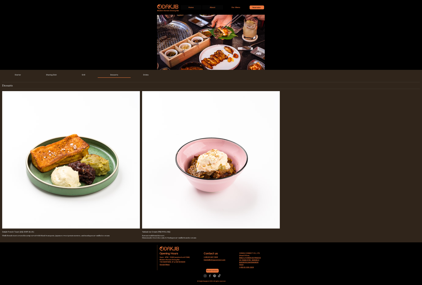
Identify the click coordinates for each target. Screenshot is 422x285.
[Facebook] (210, 276)
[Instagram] (205, 276)
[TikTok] (219, 276)
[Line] (214, 276)
